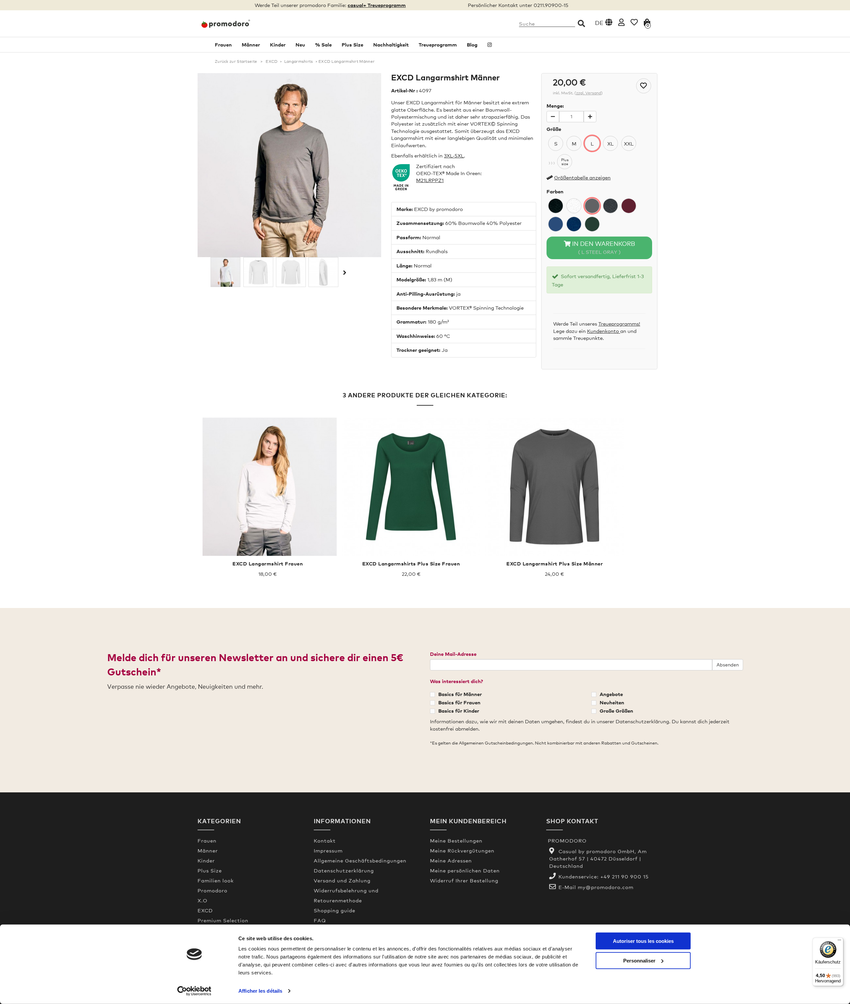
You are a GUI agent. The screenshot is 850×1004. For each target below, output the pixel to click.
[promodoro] (251, 23)
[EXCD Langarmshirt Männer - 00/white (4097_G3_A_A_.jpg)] (323, 272)
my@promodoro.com (606, 887)
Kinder (278, 45)
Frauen (223, 45)
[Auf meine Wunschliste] (643, 85)
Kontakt (325, 841)
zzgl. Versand (588, 93)
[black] (555, 205)
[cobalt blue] (555, 224)
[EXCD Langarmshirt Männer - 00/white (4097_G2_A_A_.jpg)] (290, 272)
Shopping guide (334, 910)
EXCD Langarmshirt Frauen (267, 563)
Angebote (611, 694)
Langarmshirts (298, 61)
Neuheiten (612, 702)
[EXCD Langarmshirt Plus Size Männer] (554, 487)
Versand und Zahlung (342, 880)
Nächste (344, 272)
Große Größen (616, 711)
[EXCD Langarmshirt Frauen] (268, 487)
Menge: (555, 106)
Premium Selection (223, 920)
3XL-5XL (454, 155)
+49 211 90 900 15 (624, 876)
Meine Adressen (451, 860)
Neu (300, 45)
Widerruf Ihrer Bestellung (464, 880)
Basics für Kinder (458, 711)
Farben (555, 191)
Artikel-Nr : (404, 90)
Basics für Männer (460, 694)
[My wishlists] (634, 22)
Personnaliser (639, 960)
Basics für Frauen (459, 702)
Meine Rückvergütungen (462, 850)
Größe (554, 129)
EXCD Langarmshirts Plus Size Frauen (411, 563)
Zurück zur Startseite (236, 61)
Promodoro (212, 890)
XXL (629, 144)
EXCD (272, 61)
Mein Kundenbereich (468, 821)
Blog (472, 45)
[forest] (592, 224)
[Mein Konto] (621, 22)
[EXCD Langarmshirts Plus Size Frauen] (411, 487)
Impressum (328, 850)
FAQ (320, 920)
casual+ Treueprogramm (377, 5)
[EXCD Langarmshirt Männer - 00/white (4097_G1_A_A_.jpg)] (258, 272)
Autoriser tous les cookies (643, 941)
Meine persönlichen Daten (465, 870)
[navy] (573, 224)
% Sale (323, 45)
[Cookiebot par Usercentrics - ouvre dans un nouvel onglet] (194, 991)
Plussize (564, 161)
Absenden (728, 664)
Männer (251, 45)
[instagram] (489, 44)
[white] (573, 205)
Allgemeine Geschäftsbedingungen (360, 860)
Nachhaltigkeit (391, 45)
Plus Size (352, 45)
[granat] (628, 205)
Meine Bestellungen (456, 841)
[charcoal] (610, 205)
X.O (203, 900)
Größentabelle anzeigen (582, 177)
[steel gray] (592, 205)
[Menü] (839, 942)
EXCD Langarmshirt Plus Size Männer (554, 563)
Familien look (216, 880)
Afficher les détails (260, 991)
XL (610, 144)
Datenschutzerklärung (344, 870)
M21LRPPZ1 (430, 180)
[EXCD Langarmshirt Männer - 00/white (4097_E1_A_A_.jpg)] (225, 272)
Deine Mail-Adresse (453, 654)
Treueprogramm (438, 45)
